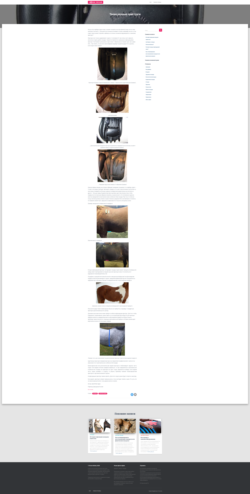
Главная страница (157, 2)
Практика (148, 84)
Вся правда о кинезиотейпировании (148, 438)
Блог (151, 2)
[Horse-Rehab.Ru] (95, 2)
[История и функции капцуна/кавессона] (99, 425)
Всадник (148, 72)
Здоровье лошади (102, 393)
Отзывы (147, 82)
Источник (90, 389)
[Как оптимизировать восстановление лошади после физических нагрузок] (125, 425)
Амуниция (95, 393)
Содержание (148, 92)
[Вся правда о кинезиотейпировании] (150, 425)
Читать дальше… (93, 451)
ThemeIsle (160, 491)
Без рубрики (148, 69)
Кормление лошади (150, 79)
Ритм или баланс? (150, 44)
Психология (148, 87)
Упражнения (148, 94)
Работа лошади (149, 89)
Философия (148, 99)
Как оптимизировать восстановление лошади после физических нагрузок (153, 54)
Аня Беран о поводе (150, 42)
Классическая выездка (151, 77)
